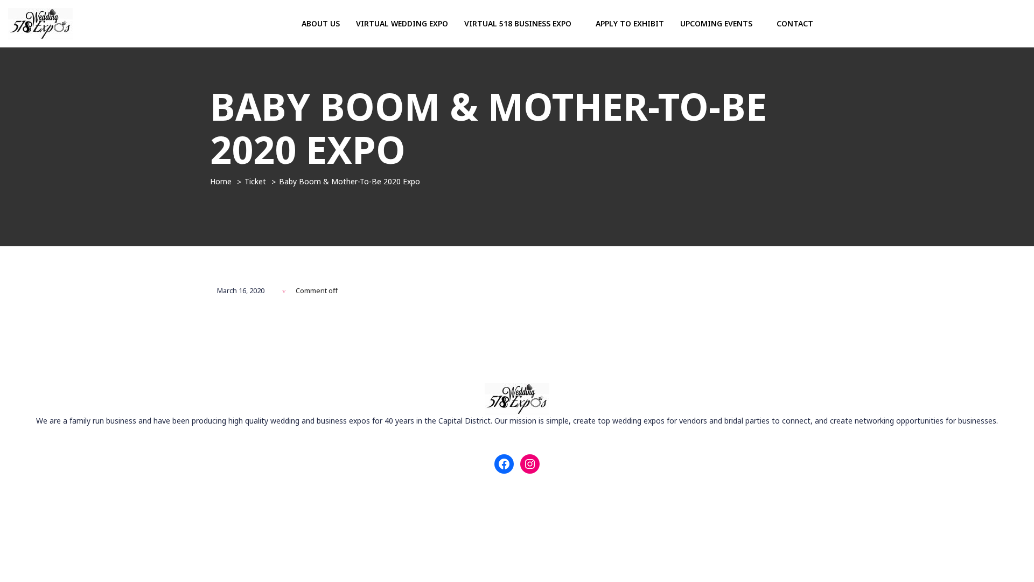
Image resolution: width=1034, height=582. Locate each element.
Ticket (255, 181)
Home (221, 181)
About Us (321, 23)
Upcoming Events (717, 23)
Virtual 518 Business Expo (519, 23)
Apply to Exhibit (630, 23)
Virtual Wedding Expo (402, 23)
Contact (795, 23)
